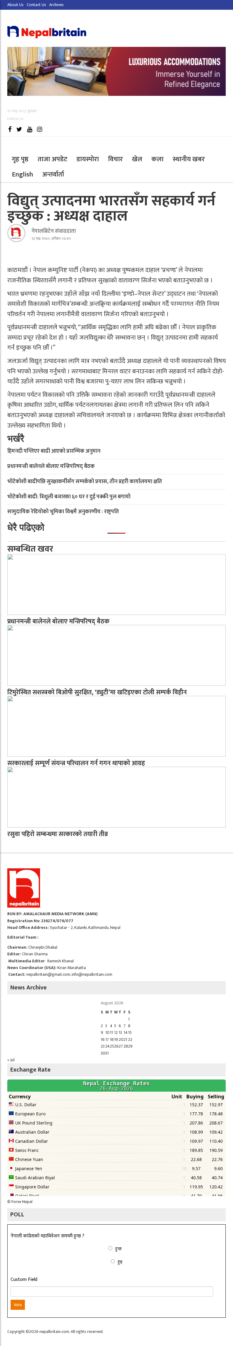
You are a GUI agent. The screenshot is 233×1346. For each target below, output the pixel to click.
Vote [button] (18, 1304)
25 (112, 1046)
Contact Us (36, 4)
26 (116, 1046)
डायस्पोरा (87, 159)
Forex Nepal (22, 1201)
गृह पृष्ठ (20, 159)
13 (120, 1032)
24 (107, 1046)
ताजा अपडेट (52, 159)
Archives (56, 4)
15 (130, 1032)
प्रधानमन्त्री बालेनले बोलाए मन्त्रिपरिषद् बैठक (51, 466)
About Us (15, 4)
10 (107, 1032)
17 (107, 1039)
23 (103, 1046)
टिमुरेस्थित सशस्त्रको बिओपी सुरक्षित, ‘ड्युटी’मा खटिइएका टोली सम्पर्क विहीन (97, 692)
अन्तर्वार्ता (53, 174)
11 (111, 1032)
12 (116, 1032)
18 (112, 1039)
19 (116, 1039)
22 (130, 1039)
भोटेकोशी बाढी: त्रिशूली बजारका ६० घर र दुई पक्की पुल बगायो (68, 496)
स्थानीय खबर (189, 159)
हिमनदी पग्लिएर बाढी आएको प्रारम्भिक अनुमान (53, 451)
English (22, 174)
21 (125, 1039)
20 (121, 1039)
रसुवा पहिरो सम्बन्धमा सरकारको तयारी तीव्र (57, 834)
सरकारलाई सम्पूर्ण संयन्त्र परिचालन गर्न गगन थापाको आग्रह (76, 763)
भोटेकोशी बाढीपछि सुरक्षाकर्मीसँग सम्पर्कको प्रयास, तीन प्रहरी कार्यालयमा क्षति (84, 481)
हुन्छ (118, 1248)
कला (157, 159)
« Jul (11, 1059)
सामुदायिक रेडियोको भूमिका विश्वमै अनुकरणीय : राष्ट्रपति (63, 511)
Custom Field (24, 1280)
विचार (115, 159)
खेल (137, 159)
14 (125, 1032)
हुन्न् (120, 1261)
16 (103, 1039)
